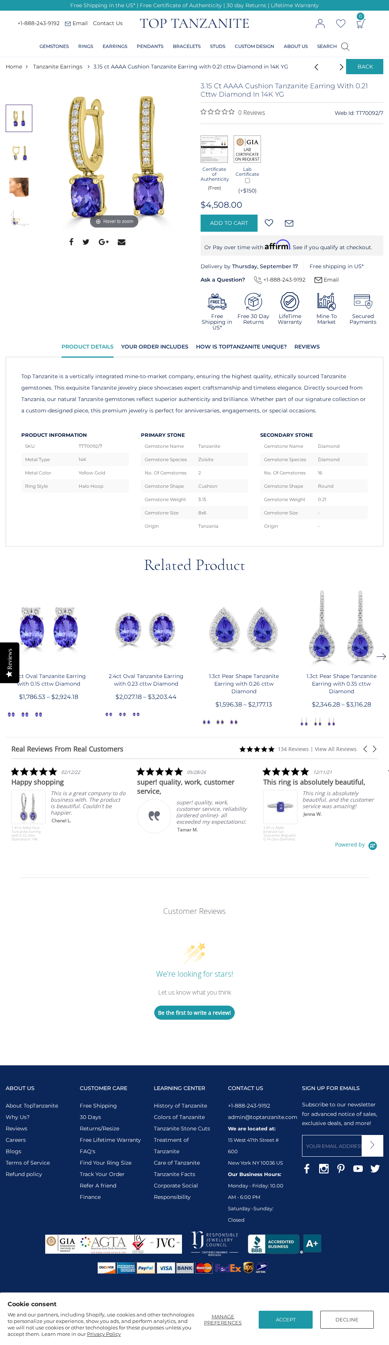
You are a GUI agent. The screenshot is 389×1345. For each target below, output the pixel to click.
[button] (365, 749)
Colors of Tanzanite (179, 1117)
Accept (286, 1319)
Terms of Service (28, 1162)
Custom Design (254, 46)
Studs (217, 46)
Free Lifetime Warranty (110, 1139)
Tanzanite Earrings (57, 66)
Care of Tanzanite (177, 1162)
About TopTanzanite (32, 1105)
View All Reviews (336, 749)
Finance (90, 1197)
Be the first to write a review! (194, 1012)
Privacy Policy (104, 1334)
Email (330, 279)
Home (14, 66)
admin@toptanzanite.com (262, 1117)
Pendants (150, 46)
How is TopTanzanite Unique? (241, 346)
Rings (85, 46)
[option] (114, 156)
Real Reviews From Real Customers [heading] (67, 749)
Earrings (115, 46)
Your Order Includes (154, 346)
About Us (296, 46)
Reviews (307, 346)
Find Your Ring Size (105, 1162)
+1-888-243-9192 (38, 23)
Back (365, 66)
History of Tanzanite (180, 1105)
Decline (347, 1319)
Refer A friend (98, 1185)
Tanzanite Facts (174, 1174)
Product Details (88, 346)
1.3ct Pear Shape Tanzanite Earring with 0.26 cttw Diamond (244, 684)
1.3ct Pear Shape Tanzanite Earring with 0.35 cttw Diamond (341, 684)
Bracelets (187, 46)
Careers (16, 1139)
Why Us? (18, 1117)
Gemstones (54, 46)
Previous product (313, 66)
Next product (332, 66)
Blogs (13, 1151)
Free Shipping (98, 1105)
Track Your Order (102, 1174)
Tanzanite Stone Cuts (182, 1128)
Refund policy (24, 1174)
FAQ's (87, 1151)
